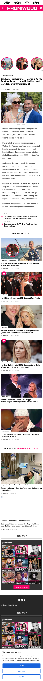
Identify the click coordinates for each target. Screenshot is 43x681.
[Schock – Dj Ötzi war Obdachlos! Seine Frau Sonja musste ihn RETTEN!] (21, 420)
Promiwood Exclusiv (28, 448)
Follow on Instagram (21, 587)
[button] (8, 551)
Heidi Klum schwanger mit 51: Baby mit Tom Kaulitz (22, 66)
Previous (1, 64)
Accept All (21, 666)
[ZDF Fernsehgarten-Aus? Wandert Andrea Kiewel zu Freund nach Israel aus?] (21, 249)
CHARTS (36, 3)
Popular (17, 3)
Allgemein (4, 260)
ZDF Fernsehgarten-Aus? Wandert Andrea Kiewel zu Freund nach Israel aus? (7, 64)
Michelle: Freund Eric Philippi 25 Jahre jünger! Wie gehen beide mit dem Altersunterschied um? (37, 64)
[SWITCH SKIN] (41, 8)
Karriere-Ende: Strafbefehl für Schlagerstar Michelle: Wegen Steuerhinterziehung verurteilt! (20, 366)
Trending (4, 341)
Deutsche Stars (13, 260)
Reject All (21, 676)
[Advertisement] (21, 34)
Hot (4, 273)
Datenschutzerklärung (10, 605)
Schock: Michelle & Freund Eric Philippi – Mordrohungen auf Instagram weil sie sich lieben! (19, 401)
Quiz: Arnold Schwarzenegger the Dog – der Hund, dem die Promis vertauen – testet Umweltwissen (20, 525)
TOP (27, 3)
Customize (21, 671)
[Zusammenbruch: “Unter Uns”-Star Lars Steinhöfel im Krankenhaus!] (21, 468)
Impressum (6, 607)
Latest (7, 3)
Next (42, 64)
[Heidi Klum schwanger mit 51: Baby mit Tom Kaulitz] (21, 284)
